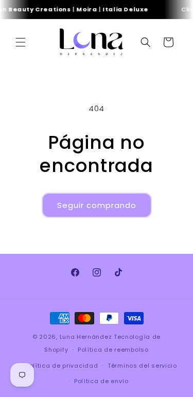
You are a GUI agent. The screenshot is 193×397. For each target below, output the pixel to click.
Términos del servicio (142, 365)
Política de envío (101, 381)
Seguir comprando (96, 205)
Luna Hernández (87, 337)
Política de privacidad (62, 365)
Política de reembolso (113, 350)
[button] (20, 42)
